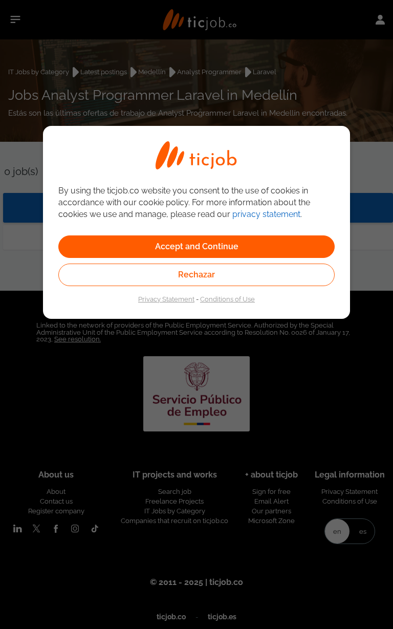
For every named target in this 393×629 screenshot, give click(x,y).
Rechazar (196, 274)
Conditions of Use (227, 299)
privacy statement (266, 214)
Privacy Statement (166, 299)
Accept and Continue (196, 246)
